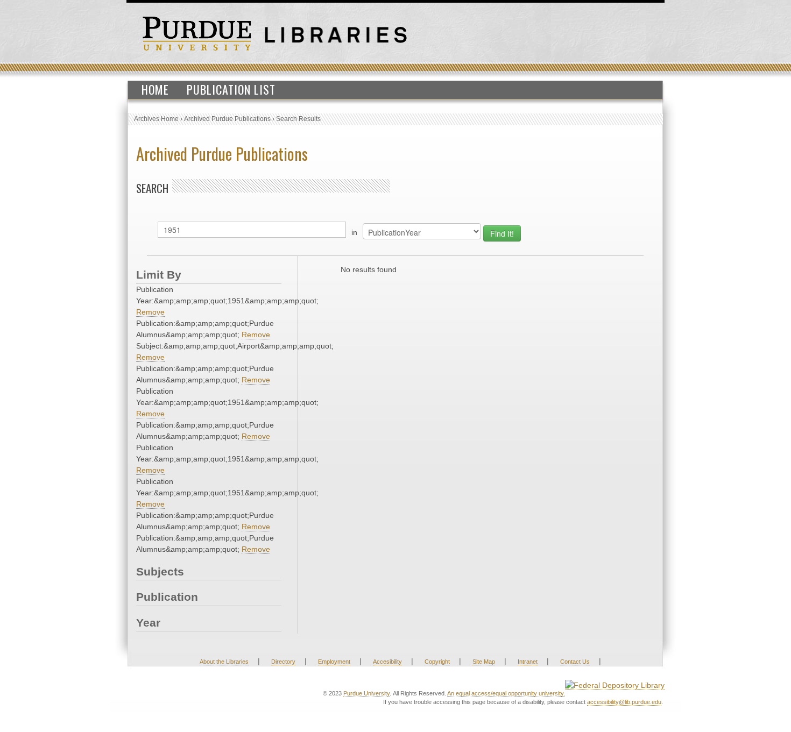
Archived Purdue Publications (227, 119)
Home (155, 89)
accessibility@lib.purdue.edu (624, 702)
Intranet (528, 661)
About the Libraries (224, 661)
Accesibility (387, 661)
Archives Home (156, 119)
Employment (334, 661)
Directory (283, 661)
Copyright (437, 661)
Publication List (231, 89)
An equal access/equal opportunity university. (506, 693)
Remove (150, 312)
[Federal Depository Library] (615, 685)
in (354, 232)
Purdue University (366, 693)
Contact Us (575, 661)
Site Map (483, 661)
